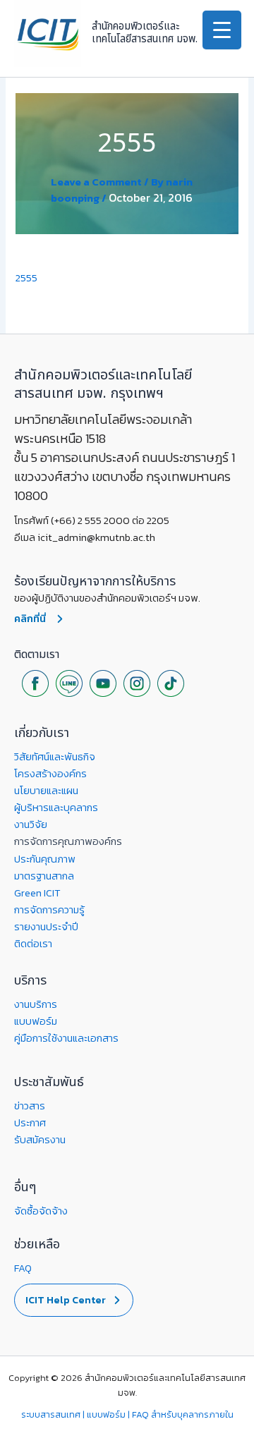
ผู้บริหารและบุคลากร (56, 807)
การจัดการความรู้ (49, 910)
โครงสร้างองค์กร (50, 773)
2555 (26, 278)
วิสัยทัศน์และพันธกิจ (54, 757)
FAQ (23, 1268)
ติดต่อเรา (33, 943)
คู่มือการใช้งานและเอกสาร (66, 1038)
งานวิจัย (30, 824)
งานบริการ (35, 1004)
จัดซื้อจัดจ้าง (41, 1211)
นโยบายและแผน (46, 790)
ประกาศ (30, 1123)
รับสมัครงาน (40, 1139)
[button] (73, 1300)
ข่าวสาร (29, 1106)
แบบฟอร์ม (35, 1021)
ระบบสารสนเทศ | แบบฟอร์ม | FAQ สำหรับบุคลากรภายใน (127, 1414)
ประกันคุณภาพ (44, 859)
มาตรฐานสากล (44, 876)
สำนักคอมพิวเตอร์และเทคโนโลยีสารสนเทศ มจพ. (145, 32)
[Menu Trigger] (221, 30)
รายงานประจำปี (46, 926)
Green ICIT (37, 893)
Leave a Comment (96, 182)
